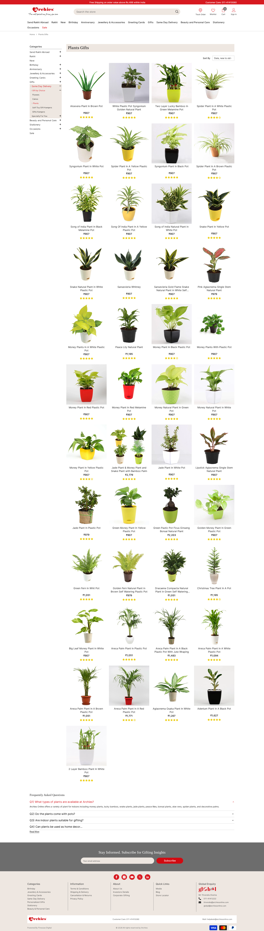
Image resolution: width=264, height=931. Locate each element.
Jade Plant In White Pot (171, 467)
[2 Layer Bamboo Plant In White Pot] (86, 746)
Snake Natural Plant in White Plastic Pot (86, 288)
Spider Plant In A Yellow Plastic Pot (129, 168)
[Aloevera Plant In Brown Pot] (86, 83)
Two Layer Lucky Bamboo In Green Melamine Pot (171, 108)
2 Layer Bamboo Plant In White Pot (86, 770)
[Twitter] (140, 877)
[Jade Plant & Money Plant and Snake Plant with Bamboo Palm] (129, 444)
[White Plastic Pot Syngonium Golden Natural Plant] (129, 83)
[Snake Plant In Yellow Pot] (214, 204)
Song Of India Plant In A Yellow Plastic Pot (129, 228)
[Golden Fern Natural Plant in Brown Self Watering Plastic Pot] (129, 565)
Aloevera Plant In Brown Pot (86, 106)
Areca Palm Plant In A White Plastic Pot (214, 650)
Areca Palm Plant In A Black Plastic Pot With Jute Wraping (171, 650)
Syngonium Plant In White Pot (86, 166)
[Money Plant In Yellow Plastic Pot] (86, 444)
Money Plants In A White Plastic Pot (86, 349)
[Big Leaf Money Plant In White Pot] (86, 625)
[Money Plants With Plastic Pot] (214, 324)
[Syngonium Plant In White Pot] (86, 143)
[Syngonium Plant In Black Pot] (172, 143)
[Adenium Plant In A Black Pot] (214, 686)
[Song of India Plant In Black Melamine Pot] (86, 204)
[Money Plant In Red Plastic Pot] (86, 384)
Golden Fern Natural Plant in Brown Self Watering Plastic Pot (129, 590)
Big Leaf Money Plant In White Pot (86, 650)
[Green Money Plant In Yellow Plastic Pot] (129, 505)
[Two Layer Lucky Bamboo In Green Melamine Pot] (172, 83)
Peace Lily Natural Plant (129, 347)
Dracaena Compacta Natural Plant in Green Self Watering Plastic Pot (171, 590)
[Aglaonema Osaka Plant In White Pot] (172, 686)
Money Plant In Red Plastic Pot (86, 407)
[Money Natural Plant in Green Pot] (172, 384)
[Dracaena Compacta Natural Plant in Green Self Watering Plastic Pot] (172, 565)
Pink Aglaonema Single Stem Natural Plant (214, 288)
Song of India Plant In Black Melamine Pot (86, 228)
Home (32, 34)
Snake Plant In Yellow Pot (214, 226)
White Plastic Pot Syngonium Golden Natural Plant (129, 108)
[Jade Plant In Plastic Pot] (86, 505)
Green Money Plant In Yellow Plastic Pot (129, 529)
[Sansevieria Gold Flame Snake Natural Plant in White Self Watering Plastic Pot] (172, 264)
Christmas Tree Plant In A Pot (214, 588)
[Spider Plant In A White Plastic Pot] (214, 83)
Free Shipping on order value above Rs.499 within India (117, 2)
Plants (35, 103)
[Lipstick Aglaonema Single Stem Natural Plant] (214, 444)
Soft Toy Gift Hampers (42, 107)
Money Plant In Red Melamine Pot (129, 409)
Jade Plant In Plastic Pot (86, 527)
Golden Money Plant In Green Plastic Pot (214, 529)
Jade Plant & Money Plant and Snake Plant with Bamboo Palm (129, 469)
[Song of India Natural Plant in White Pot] (172, 204)
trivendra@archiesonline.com (216, 902)
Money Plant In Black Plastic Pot (171, 347)
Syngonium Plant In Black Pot (172, 166)
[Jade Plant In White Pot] (172, 444)
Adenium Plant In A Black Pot (214, 708)
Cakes (35, 99)
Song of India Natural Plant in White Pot (172, 228)
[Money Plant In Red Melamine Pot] (129, 384)
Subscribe (170, 860)
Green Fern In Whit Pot (86, 588)
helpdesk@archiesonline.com (219, 919)
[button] (45, 56)
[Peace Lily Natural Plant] (129, 324)
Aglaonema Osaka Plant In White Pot (171, 710)
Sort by (206, 58)
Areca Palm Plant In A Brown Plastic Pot (86, 710)
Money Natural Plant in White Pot (214, 409)
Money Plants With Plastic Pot (214, 347)
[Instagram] (124, 877)
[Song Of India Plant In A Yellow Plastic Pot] (129, 204)
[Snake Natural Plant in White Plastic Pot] (86, 264)
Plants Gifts (43, 34)
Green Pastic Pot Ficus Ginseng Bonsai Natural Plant (171, 529)
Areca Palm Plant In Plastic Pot (129, 648)
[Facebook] (116, 877)
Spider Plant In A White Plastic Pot (214, 108)
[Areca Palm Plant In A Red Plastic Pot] (129, 686)
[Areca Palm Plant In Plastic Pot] (129, 625)
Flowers (35, 95)
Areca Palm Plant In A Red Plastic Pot (129, 710)
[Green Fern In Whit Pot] (86, 565)
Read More (34, 832)
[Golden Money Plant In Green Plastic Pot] (214, 505)
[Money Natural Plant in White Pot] (214, 384)
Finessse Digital (45, 928)
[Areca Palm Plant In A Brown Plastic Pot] (86, 686)
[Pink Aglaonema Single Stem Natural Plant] (214, 264)
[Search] (127, 12)
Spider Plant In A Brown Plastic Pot (214, 168)
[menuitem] (46, 52)
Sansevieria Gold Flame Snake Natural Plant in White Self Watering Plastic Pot (171, 288)
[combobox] (123, 12)
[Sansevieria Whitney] (129, 264)
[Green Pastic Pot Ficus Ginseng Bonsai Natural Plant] (172, 505)
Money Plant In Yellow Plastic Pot (86, 469)
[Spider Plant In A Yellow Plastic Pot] (129, 143)
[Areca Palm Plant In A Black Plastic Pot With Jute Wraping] (172, 625)
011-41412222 (210, 898)
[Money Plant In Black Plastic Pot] (172, 324)
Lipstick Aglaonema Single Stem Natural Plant (214, 469)
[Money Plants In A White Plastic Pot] (86, 324)
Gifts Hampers (38, 112)
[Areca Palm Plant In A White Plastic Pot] (214, 625)
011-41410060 (229, 2)
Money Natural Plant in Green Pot (172, 409)
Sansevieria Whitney (129, 286)
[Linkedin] (147, 877)
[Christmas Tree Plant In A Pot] (214, 565)
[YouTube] (132, 877)
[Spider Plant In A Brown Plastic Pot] (214, 143)
